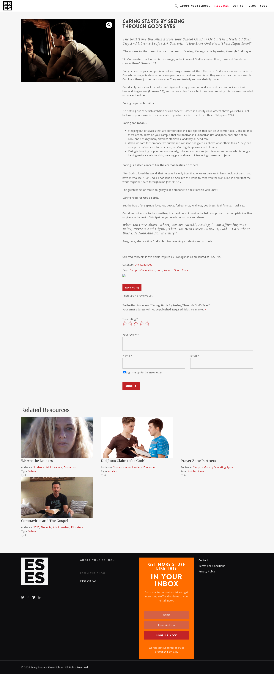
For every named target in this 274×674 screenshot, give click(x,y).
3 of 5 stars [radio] (136, 323)
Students (38, 467)
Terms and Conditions (212, 566)
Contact (203, 560)
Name (127, 355)
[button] (109, 25)
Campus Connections (142, 270)
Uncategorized (143, 264)
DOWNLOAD (34, 428)
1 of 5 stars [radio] (124, 323)
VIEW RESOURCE (196, 420)
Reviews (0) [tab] (132, 287)
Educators (70, 467)
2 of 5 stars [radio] (130, 323)
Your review (130, 334)
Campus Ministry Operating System (214, 467)
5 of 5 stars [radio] (147, 323)
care (159, 270)
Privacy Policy (207, 571)
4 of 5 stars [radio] (141, 323)
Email (194, 355)
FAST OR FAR (88, 581)
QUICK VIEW (34, 420)
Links (201, 471)
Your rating (130, 319)
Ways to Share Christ (176, 270)
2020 (36, 527)
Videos (32, 471)
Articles (112, 471)
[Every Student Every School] (34, 573)
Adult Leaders (53, 467)
